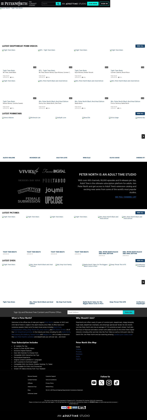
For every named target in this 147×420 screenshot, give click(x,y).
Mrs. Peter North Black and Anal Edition (53, 101)
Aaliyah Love (61, 158)
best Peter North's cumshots (24, 337)
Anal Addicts (44, 330)
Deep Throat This (33, 330)
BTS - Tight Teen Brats (47, 70)
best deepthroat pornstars (23, 332)
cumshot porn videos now (123, 334)
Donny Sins (42, 103)
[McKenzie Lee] (42, 136)
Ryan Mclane (59, 72)
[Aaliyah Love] (69, 136)
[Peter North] (16, 4)
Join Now (93, 4)
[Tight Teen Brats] (13, 233)
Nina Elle (86, 158)
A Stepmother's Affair (19, 330)
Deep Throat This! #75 (118, 302)
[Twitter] (101, 383)
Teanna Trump (35, 334)
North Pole (57, 327)
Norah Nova (125, 72)
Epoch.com (38, 402)
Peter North (6, 75)
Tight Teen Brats (9, 70)
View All (140, 46)
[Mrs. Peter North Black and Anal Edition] (109, 233)
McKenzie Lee (35, 158)
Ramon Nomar (49, 72)
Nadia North (50, 103)
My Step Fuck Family (63, 302)
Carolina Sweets (18, 103)
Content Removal (73, 403)
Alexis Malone (9, 158)
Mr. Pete (5, 72)
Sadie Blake (12, 72)
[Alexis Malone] (15, 136)
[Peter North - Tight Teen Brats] (55, 8)
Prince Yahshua (116, 103)
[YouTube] (94, 383)
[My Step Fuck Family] (69, 282)
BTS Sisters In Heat (59, 330)
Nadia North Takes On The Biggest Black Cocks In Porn (93, 302)
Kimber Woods (88, 72)
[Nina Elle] (95, 136)
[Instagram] (109, 383)
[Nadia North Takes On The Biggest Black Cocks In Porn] (95, 282)
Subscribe (128, 312)
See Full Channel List (125, 197)
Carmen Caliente (68, 72)
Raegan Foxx (47, 334)
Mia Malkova (25, 334)
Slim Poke (58, 103)
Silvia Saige (114, 158)
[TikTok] (116, 383)
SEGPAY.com (94, 402)
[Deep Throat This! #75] (122, 282)
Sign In (104, 4)
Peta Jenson (16, 334)
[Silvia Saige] (122, 136)
